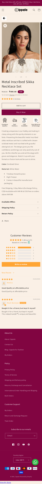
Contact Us (9, 344)
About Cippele (10, 339)
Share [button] (6, 221)
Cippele (17, 476)
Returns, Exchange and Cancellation (18, 385)
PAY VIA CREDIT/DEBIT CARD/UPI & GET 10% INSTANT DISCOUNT (21, 113)
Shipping (11, 95)
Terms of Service (11, 375)
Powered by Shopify (26, 476)
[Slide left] (15, 77)
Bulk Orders (9, 396)
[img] (7, 279)
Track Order (9, 421)
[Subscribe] (34, 435)
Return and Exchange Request (16, 416)
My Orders (8, 355)
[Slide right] (26, 77)
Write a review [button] (21, 264)
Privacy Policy (10, 370)
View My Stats (5, 482)
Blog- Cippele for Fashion (14, 350)
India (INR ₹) (20, 460)
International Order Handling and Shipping (21, 390)
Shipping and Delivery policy (15, 380)
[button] (2, 10)
